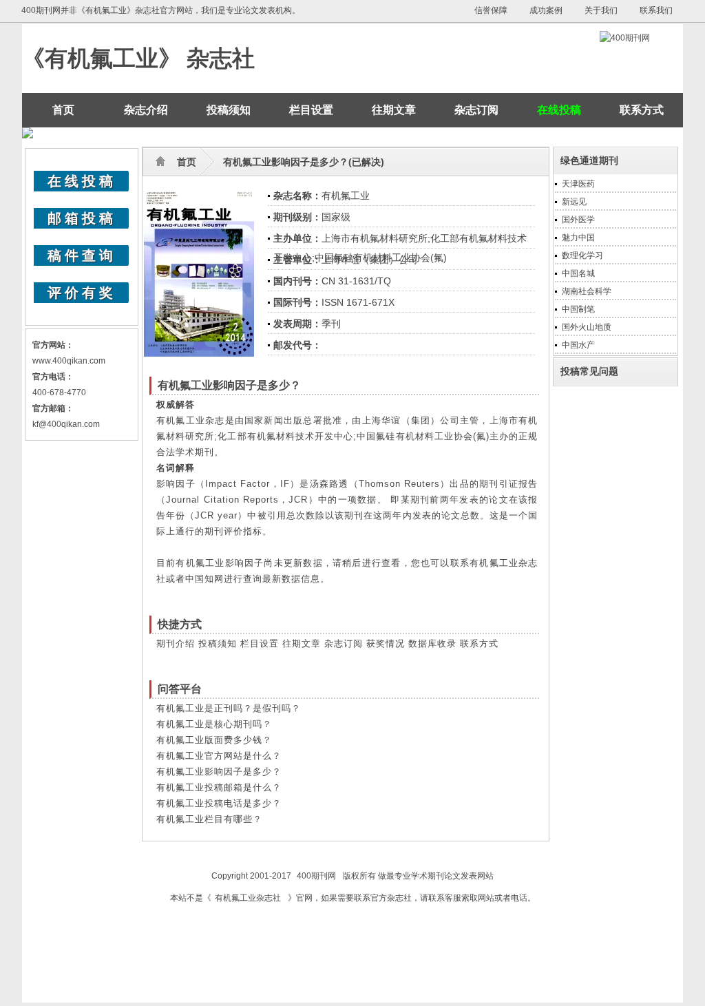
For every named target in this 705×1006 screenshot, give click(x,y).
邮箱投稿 (82, 218)
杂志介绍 (146, 110)
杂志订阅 (476, 110)
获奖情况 (385, 643)
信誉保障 (490, 10)
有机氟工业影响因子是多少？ (219, 771)
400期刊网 (316, 876)
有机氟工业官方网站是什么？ (219, 756)
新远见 (574, 202)
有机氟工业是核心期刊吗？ (214, 724)
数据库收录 (432, 643)
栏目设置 (311, 110)
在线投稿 (82, 181)
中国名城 (578, 273)
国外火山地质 (586, 327)
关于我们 (601, 10)
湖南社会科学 (586, 291)
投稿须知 (229, 110)
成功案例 (545, 10)
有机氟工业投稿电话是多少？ (219, 803)
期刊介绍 (175, 643)
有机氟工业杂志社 (248, 898)
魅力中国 (578, 237)
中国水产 (578, 345)
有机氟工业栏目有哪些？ (209, 819)
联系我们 (656, 10)
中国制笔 (578, 309)
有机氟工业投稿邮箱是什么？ (219, 787)
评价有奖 (82, 292)
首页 (63, 110)
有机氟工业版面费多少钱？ (214, 740)
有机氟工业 (346, 195)
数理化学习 (582, 255)
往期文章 (394, 110)
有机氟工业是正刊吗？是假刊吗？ (228, 708)
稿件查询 (82, 255)
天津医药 (578, 184)
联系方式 (642, 110)
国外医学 (578, 219)
